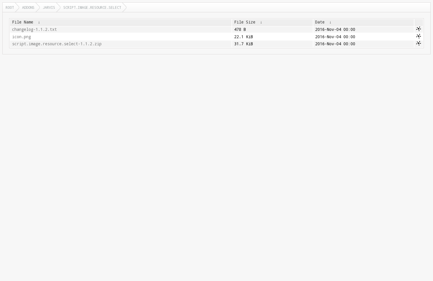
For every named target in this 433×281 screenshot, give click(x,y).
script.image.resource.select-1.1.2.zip (57, 43)
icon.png (21, 36)
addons (28, 7)
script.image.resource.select (92, 7)
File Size (244, 22)
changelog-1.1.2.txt (34, 29)
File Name (22, 22)
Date (320, 22)
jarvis (49, 7)
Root (10, 7)
